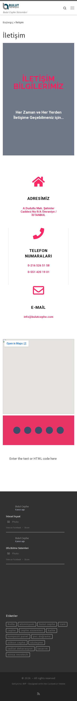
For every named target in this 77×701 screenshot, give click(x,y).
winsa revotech (18, 654)
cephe (12, 630)
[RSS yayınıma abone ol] (38, 693)
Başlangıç (8, 22)
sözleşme (36, 642)
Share (26, 527)
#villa (11, 624)
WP (24, 683)
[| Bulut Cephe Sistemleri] (11, 5)
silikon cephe (16, 642)
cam (63, 624)
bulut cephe (47, 624)
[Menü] (72, 8)
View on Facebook (13, 527)
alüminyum (27, 624)
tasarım (43, 648)
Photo (15, 521)
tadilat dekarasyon (20, 648)
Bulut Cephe (22, 506)
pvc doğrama (42, 636)
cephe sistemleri (32, 630)
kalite (51, 630)
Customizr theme (56, 683)
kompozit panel (18, 636)
